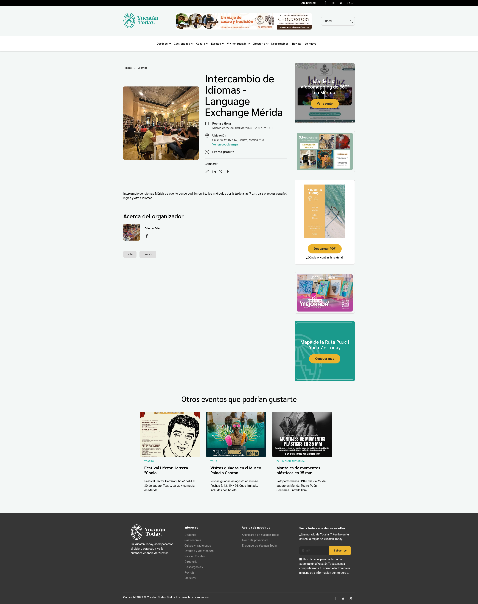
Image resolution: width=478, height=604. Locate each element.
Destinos (162, 43)
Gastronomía (192, 540)
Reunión (148, 254)
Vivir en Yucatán (236, 43)
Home (128, 67)
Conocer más (324, 358)
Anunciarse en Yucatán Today (261, 535)
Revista (296, 43)
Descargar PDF (325, 248)
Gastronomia (182, 43)
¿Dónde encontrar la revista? (324, 257)
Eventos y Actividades (199, 551)
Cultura (200, 43)
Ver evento (325, 103)
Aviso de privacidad (255, 540)
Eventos (216, 43)
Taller (129, 254)
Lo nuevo (190, 578)
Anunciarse (308, 3)
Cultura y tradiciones (197, 545)
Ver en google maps (225, 144)
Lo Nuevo (310, 43)
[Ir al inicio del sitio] (140, 27)
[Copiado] (207, 172)
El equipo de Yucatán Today (259, 545)
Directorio (259, 43)
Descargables (279, 43)
